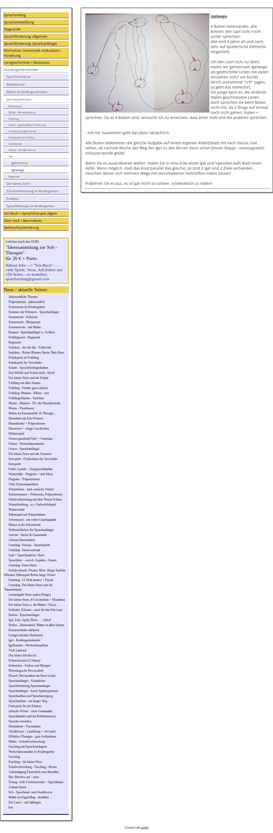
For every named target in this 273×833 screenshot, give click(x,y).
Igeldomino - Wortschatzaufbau (28, 645)
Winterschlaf (17, 509)
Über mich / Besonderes (23, 220)
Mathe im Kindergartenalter (27, 92)
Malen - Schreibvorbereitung (27, 741)
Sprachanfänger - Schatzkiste (27, 681)
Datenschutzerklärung (21, 227)
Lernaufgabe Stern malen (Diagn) (30, 594)
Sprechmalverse (18, 76)
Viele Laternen (18, 650)
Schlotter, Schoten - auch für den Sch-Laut (35, 610)
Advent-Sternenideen (22, 540)
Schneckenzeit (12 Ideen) (24, 660)
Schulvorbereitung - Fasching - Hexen (33, 767)
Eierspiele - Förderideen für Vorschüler (33, 459)
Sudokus (12, 198)
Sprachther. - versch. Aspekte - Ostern (33, 560)
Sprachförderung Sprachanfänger (29, 686)
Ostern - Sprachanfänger (24, 449)
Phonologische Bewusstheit (26, 670)
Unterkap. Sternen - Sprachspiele (29, 545)
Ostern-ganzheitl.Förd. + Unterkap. (31, 438)
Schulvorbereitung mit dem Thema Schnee (35, 499)
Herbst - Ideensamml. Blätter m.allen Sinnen (36, 625)
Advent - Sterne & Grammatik (28, 535)
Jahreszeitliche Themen (23, 297)
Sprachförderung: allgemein (25, 36)
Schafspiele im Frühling (21, 137)
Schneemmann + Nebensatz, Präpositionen (35, 494)
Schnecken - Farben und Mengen (29, 665)
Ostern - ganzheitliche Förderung (27, 125)
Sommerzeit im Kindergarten (27, 307)
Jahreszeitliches (18, 99)
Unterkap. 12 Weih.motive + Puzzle (31, 580)
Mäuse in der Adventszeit (25, 525)
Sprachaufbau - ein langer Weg (28, 701)
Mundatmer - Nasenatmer (25, 726)
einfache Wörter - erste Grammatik (30, 711)
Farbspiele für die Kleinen (25, 706)
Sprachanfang (15, 15)
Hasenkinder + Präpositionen (27, 423)
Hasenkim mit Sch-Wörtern (26, 418)
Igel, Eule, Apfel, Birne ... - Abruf (30, 620)
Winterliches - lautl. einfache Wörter (31, 489)
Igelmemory (19, 163)
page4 (144, 827)
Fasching (13, 119)
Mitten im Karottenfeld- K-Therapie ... (33, 413)
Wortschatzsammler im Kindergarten (31, 752)
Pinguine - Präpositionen (24, 479)
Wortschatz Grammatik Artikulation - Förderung (33, 53)
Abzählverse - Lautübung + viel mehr (32, 731)
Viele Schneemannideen (23, 484)
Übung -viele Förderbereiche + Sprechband (36, 782)
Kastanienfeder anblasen (24, 630)
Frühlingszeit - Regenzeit (24, 337)
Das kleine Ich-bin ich (22, 655)
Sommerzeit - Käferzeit (23, 317)
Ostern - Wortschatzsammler (26, 444)
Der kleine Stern (18, 183)
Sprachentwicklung (19, 22)
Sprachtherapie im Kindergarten (30, 206)
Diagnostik (12, 29)
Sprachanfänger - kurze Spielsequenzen (33, 691)
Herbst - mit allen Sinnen (22, 150)
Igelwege (17, 170)
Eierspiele (15, 464)
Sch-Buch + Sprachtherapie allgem (30, 213)
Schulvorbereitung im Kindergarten (32, 191)
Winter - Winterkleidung (22, 112)
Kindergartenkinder (21, 69)
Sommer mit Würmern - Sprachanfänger (34, 312)
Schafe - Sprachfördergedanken (28, 368)
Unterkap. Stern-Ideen (23, 565)
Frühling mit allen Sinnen (23, 131)
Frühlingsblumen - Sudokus (26, 398)
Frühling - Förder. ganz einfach (28, 388)
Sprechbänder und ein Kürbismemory (32, 716)
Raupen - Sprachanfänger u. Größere (32, 332)
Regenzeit (14, 176)
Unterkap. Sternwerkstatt (24, 550)
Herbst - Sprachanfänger (24, 615)
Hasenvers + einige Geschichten (29, 428)
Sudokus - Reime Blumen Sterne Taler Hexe (36, 352)
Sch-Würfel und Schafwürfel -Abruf (32, 373)
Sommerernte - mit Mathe (25, 327)
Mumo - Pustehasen (21, 408)
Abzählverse (15, 84)
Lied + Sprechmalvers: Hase (26, 555)
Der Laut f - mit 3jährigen (25, 802)
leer (11, 807)
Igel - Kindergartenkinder (25, 640)
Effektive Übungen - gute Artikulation (32, 736)
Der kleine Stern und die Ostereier (30, 454)
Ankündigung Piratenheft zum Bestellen (34, 772)
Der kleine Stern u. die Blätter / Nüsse (32, 605)
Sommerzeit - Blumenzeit (24, 322)
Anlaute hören (17, 787)
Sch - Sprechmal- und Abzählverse (30, 792)
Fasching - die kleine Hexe (25, 762)
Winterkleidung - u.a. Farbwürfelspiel (32, 504)
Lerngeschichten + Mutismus (26, 62)
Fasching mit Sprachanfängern (28, 746)
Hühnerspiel (16, 433)
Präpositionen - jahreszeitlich (27, 302)
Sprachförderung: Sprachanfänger (30, 43)
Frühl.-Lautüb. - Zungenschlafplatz (31, 469)
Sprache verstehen (20, 721)
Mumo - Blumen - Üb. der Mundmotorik (34, 403)
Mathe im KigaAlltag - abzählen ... (30, 797)
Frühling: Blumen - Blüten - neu (29, 393)
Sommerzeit (15, 144)
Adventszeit (15, 106)
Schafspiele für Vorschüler (25, 363)
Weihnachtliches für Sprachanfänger (31, 530)
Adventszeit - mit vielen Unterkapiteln (32, 520)
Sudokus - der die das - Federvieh (30, 347)
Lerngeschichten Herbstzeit (26, 635)
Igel (11, 156)
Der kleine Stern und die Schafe (29, 378)
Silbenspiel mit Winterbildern (27, 514)
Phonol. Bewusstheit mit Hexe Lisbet (32, 676)
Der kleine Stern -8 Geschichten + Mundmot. (37, 600)
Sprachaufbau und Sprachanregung (31, 696)
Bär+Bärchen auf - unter (24, 777)
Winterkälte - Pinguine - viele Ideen (31, 474)
